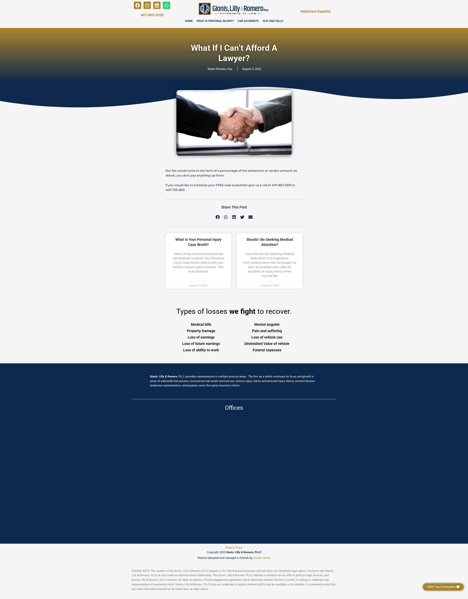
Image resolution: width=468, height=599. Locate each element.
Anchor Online (262, 558)
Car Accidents (248, 21)
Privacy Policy (234, 547)
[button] (443, 587)
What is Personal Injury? (215, 21)
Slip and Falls (273, 21)
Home (189, 21)
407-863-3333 (152, 15)
